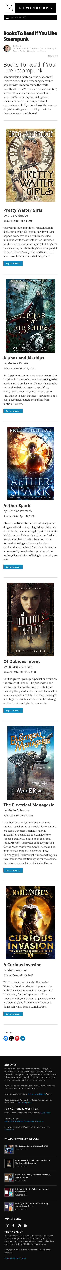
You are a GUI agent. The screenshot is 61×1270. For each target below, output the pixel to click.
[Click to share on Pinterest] (17, 1038)
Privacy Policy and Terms (15, 1258)
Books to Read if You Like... (27, 48)
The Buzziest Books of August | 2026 (31, 1146)
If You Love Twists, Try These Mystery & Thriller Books (33, 1176)
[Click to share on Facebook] (5, 1038)
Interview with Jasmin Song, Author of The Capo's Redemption (32, 1161)
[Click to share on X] (11, 1038)
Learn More (45, 1112)
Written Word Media (37, 1094)
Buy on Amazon (13, 263)
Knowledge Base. (25, 1102)
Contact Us (9, 1129)
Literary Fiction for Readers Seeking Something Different (31, 1204)
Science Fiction (39, 51)
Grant (18, 46)
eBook (43, 48)
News (29, 51)
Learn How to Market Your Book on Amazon (23, 1121)
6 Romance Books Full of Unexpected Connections (32, 1190)
